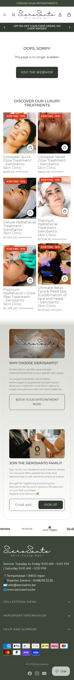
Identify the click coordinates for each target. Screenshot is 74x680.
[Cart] (69, 14)
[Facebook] (29, 673)
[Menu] (4, 15)
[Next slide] (69, 27)
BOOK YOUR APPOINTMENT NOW (37, 402)
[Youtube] (44, 673)
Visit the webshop (37, 72)
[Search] (13, 14)
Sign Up (50, 505)
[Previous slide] (4, 27)
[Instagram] (37, 673)
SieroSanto (42, 664)
